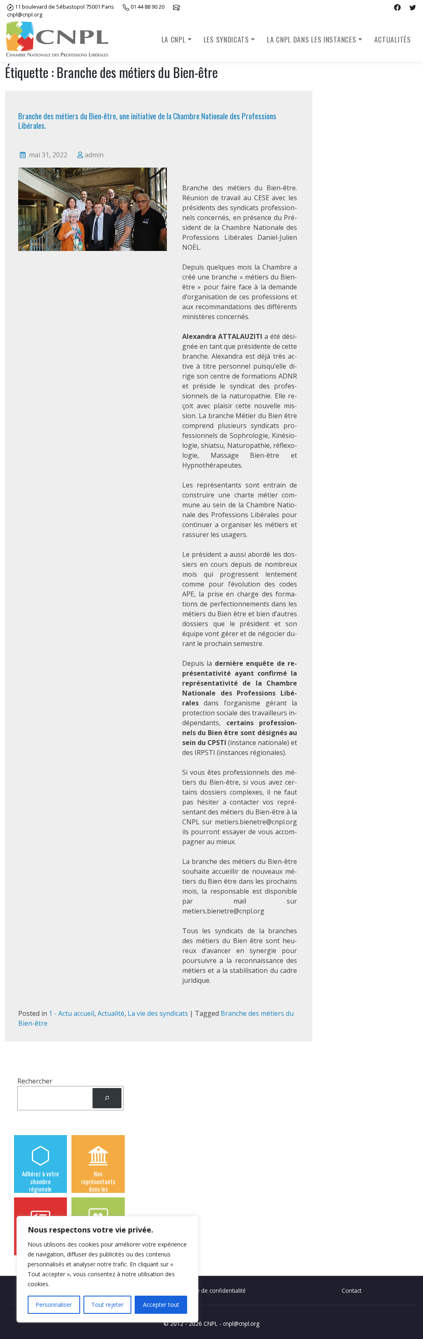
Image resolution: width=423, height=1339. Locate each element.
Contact (351, 1290)
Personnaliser (54, 1304)
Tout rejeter (107, 1304)
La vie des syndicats (158, 1013)
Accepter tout (161, 1304)
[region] (107, 1269)
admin (94, 154)
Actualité (110, 1013)
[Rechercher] (107, 1098)
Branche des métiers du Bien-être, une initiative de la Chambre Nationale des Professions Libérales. (147, 120)
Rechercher (34, 1081)
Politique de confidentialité (211, 1290)
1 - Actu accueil (71, 1013)
